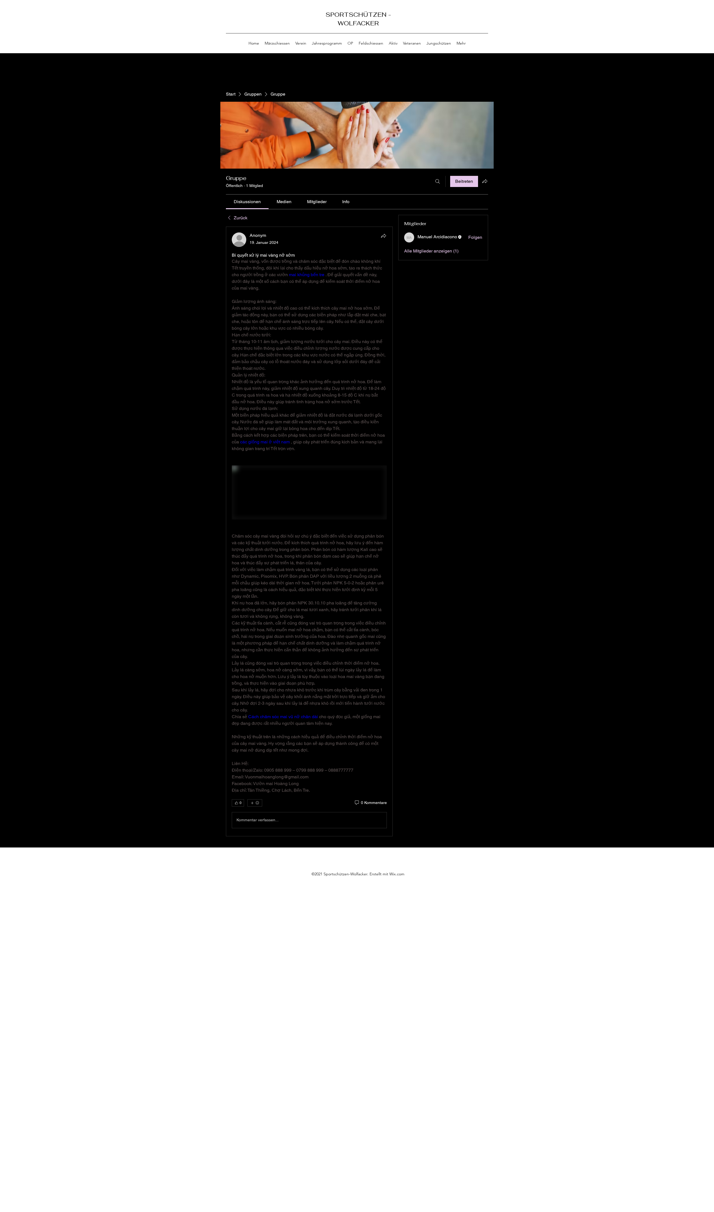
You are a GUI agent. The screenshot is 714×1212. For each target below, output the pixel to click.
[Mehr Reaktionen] (254, 803)
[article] (309, 531)
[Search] (488, 27)
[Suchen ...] (437, 181)
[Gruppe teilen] (484, 181)
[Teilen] (383, 235)
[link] (247, 201)
